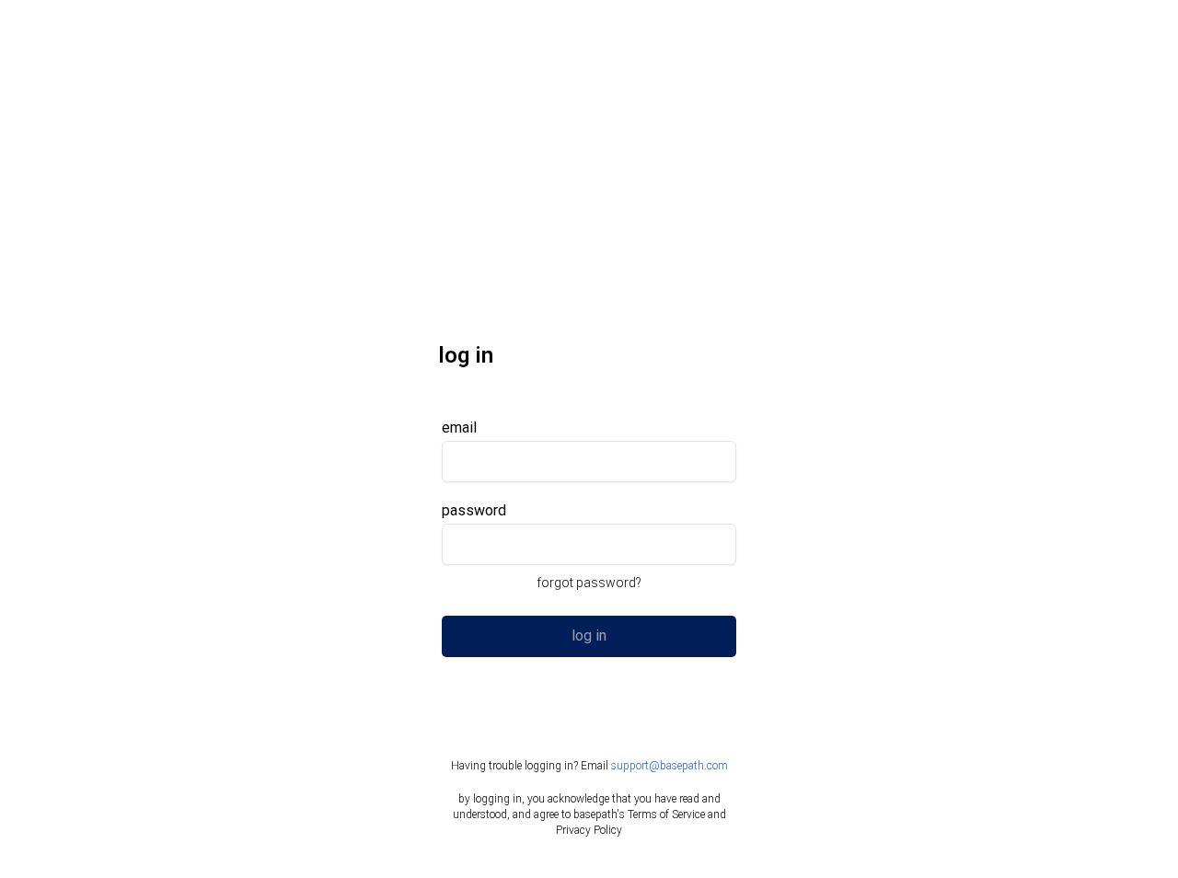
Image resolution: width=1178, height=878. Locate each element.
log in (589, 635)
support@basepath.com (669, 765)
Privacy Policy (589, 830)
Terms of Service (666, 814)
